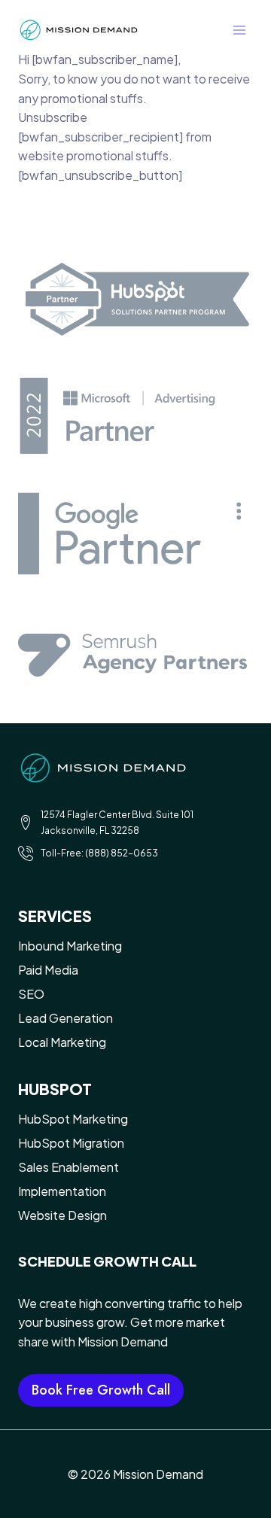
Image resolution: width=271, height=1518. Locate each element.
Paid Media (48, 970)
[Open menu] (239, 29)
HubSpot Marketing (73, 1119)
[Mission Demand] (78, 30)
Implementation (62, 1191)
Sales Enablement (68, 1167)
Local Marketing (62, 1042)
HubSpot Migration (71, 1143)
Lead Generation (65, 1018)
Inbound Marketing (70, 946)
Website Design (62, 1215)
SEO (31, 994)
